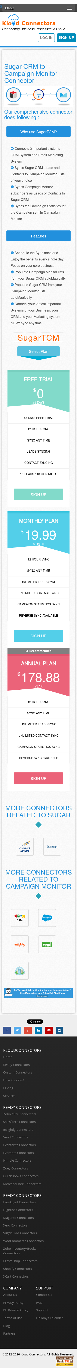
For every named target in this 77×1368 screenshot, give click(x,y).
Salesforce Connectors (19, 1121)
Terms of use (12, 1318)
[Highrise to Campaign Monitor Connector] (19, 970)
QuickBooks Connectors (20, 1176)
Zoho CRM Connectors (19, 1114)
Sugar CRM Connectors (20, 1233)
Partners (9, 1333)
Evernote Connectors (18, 1153)
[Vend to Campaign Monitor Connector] (47, 944)
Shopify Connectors (17, 1269)
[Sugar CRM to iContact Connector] (52, 846)
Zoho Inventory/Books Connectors (19, 1250)
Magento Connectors (18, 1217)
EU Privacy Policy (15, 1310)
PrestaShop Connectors (20, 1261)
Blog (6, 1326)
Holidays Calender (49, 1318)
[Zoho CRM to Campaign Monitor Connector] (19, 917)
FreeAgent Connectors (19, 1202)
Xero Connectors (15, 1225)
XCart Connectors (16, 1276)
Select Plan (38, 351)
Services (9, 1096)
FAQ (39, 1302)
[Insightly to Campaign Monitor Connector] (19, 944)
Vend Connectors (15, 1137)
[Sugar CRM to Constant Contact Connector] (24, 846)
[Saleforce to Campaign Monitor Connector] (47, 917)
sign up (38, 494)
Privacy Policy (13, 1302)
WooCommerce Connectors (23, 1241)
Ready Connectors (16, 1064)
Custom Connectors (17, 1072)
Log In (46, 37)
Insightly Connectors (18, 1129)
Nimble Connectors (17, 1160)
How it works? (13, 1080)
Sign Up (66, 37)
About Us (10, 1294)
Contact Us (44, 1294)
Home (7, 1057)
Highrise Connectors (18, 1210)
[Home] (29, 20)
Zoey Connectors (15, 1168)
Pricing (8, 1088)
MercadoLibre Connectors (22, 1184)
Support (42, 1310)
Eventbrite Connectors (19, 1145)
